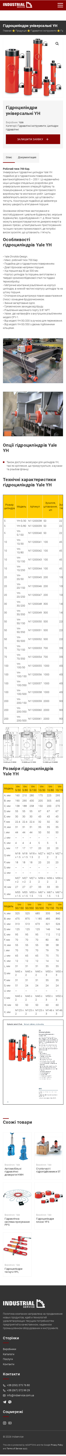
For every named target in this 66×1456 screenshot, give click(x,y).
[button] (57, 43)
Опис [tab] (9, 157)
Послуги (8, 1359)
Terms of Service (14, 1448)
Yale (21, 122)
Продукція (21, 30)
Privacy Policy (57, 1445)
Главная (7, 30)
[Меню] (60, 5)
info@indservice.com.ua (20, 1395)
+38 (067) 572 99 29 (18, 1390)
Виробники (9, 1349)
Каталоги (8, 1354)
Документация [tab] (27, 157)
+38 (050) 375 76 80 (18, 1385)
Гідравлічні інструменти (43, 30)
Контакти (8, 1364)
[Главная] (17, 4)
